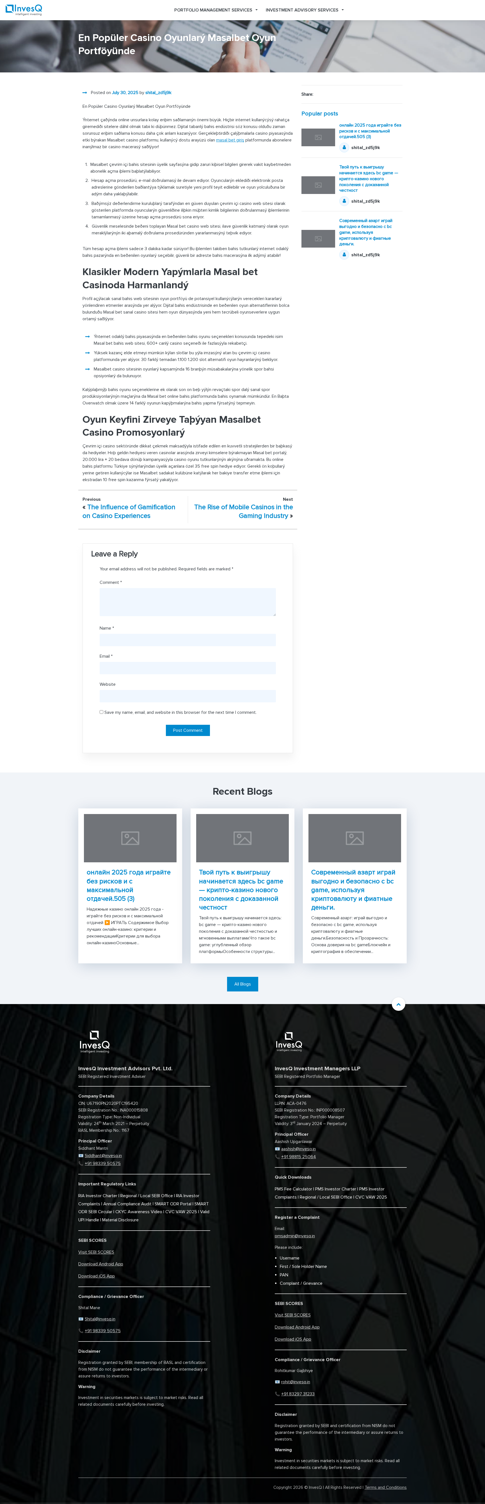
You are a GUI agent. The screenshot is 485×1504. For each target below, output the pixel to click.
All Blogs (242, 984)
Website (108, 684)
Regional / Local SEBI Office (146, 1196)
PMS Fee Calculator (293, 1189)
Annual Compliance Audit (127, 1204)
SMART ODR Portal (173, 1204)
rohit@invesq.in (295, 1382)
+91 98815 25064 (298, 1157)
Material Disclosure (120, 1220)
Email (106, 656)
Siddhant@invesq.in (103, 1155)
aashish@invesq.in (298, 1149)
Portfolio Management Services (213, 10)
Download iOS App (96, 1276)
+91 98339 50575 (103, 1163)
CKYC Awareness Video (138, 1212)
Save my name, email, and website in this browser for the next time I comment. (180, 712)
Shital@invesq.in (100, 1319)
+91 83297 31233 (298, 1394)
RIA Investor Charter (97, 1196)
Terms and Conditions (386, 1487)
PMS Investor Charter (335, 1189)
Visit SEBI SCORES (96, 1252)
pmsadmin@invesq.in (295, 1236)
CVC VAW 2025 (181, 1212)
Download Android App (100, 1264)
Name (107, 628)
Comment (111, 582)
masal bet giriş (230, 140)
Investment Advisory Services (302, 10)
